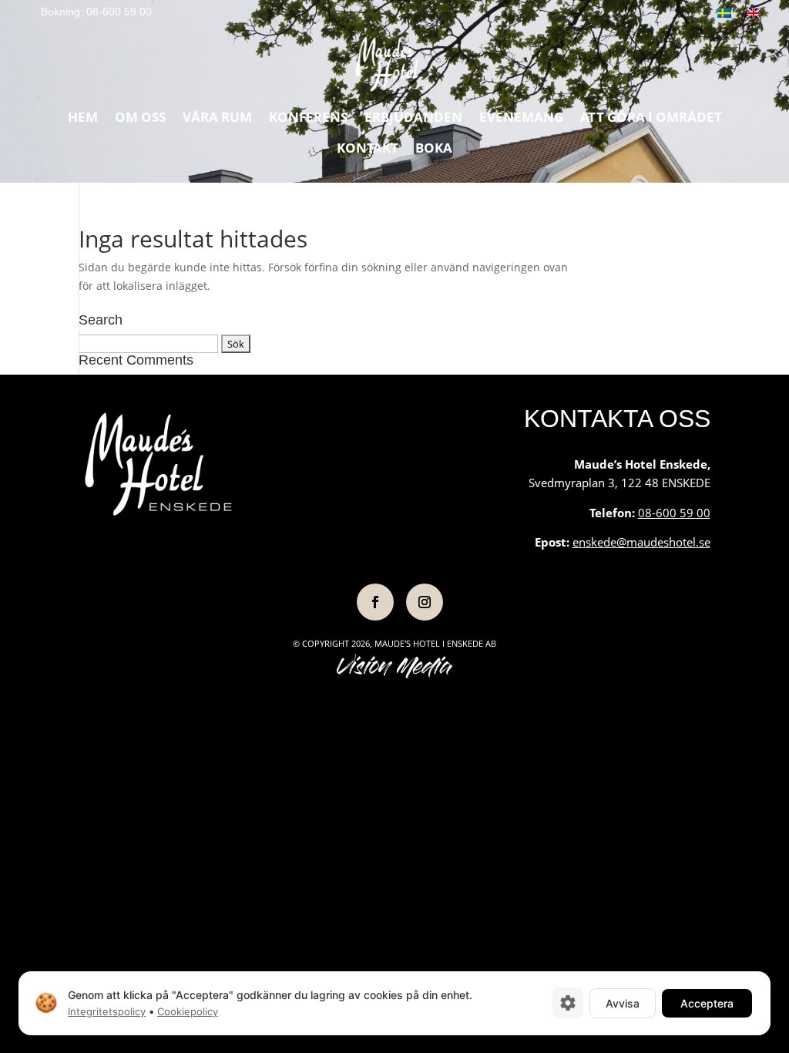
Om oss (140, 119)
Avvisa (623, 1002)
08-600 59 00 (674, 512)
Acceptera (707, 1002)
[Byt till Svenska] (724, 12)
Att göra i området (651, 119)
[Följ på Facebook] (375, 602)
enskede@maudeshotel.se (641, 542)
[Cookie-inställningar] (567, 1002)
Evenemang (521, 119)
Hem (83, 119)
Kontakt (367, 149)
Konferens (308, 119)
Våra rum (217, 119)
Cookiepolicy (187, 1011)
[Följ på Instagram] (424, 602)
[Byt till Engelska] (753, 12)
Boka (433, 149)
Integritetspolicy (107, 1011)
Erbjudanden (413, 119)
